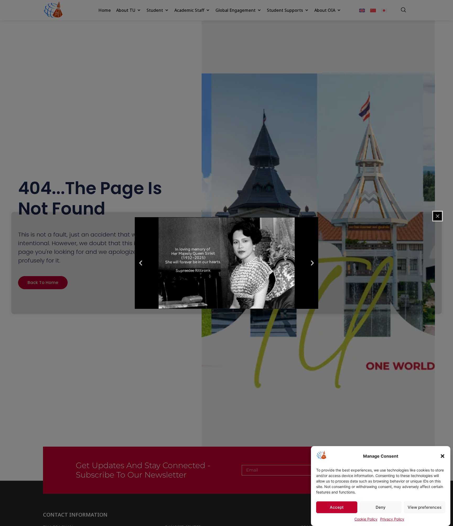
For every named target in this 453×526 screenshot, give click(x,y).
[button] (442, 456)
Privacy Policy (392, 519)
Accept (337, 507)
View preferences (424, 507)
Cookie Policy (366, 519)
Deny (381, 507)
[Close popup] (437, 216)
